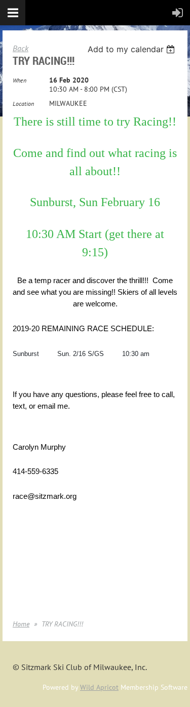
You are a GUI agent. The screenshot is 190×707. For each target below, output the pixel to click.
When (19, 80)
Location (23, 103)
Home (21, 624)
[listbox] (132, 49)
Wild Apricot (99, 687)
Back (20, 48)
